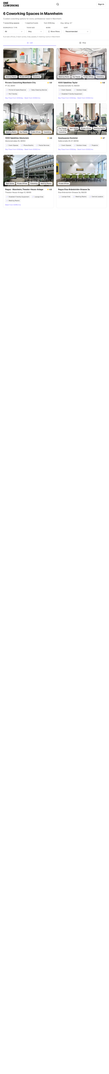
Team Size (31, 28)
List (31, 43)
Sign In (101, 4)
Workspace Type (10, 28)
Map (84, 43)
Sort (66, 28)
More (48, 28)
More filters (55, 31)
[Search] (57, 4)
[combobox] (13, 31)
